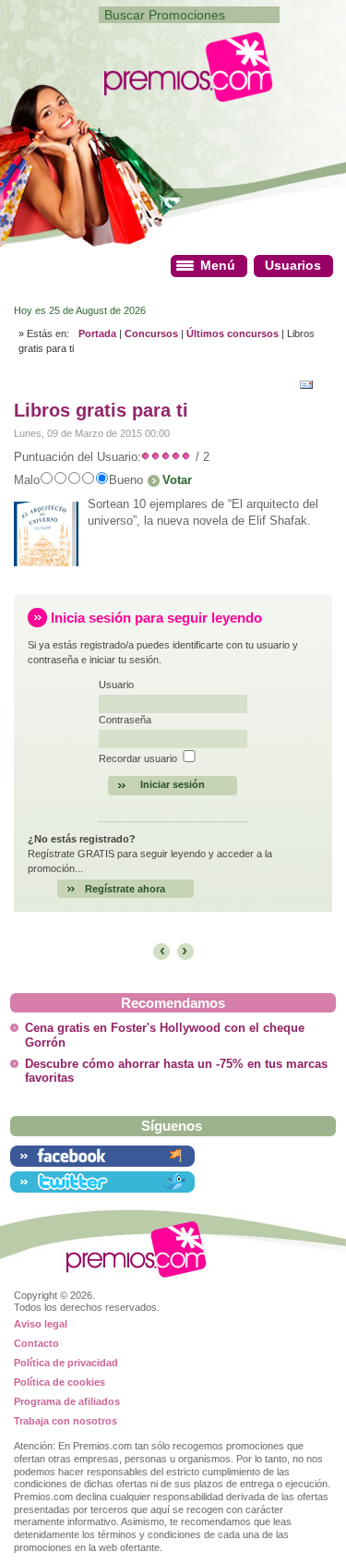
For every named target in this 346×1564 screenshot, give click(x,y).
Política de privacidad (66, 1362)
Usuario (116, 684)
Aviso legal (40, 1323)
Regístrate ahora (125, 888)
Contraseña (125, 719)
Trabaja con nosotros (65, 1420)
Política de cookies (59, 1382)
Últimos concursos (232, 333)
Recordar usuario (138, 758)
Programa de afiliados (67, 1401)
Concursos (151, 333)
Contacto (36, 1343)
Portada (97, 333)
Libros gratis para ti (101, 410)
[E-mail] (311, 383)
